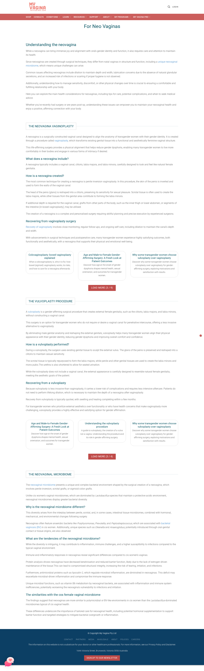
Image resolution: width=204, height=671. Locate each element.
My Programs (121, 17)
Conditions (52, 17)
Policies (124, 639)
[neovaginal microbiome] (201, 335)
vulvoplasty (34, 311)
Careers (135, 639)
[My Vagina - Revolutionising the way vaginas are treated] (38, 7)
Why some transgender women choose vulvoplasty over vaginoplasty (154, 256)
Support (93, 17)
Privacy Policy (155, 644)
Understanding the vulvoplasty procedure (102, 425)
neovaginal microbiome (42, 484)
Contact (68, 639)
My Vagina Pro (140, 17)
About (106, 17)
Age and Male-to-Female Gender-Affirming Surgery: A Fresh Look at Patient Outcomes (102, 258)
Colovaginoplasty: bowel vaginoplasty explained (50, 256)
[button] (169, 7)
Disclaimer (170, 644)
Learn (66, 17)
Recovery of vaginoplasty (39, 227)
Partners (81, 639)
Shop (28, 17)
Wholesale (102, 639)
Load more (102, 287)
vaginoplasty (61, 140)
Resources (79, 17)
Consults (39, 17)
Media (91, 639)
